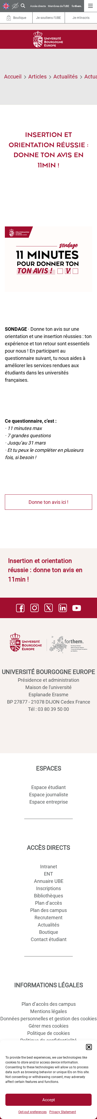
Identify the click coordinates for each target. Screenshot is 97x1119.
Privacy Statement (62, 1112)
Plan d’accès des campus (49, 1004)
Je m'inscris (80, 18)
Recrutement (48, 917)
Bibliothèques (48, 895)
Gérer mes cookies (48, 1026)
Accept (48, 1099)
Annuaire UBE (48, 881)
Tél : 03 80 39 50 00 (48, 709)
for (77, 6)
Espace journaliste (48, 794)
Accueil (13, 76)
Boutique (48, 932)
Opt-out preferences (32, 1112)
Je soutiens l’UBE (48, 18)
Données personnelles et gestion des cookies (48, 1018)
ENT (48, 874)
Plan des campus (48, 910)
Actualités (65, 76)
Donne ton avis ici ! (48, 502)
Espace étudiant (48, 787)
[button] (89, 1047)
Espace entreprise (48, 802)
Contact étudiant (49, 939)
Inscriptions (48, 888)
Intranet (48, 866)
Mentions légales (48, 1011)
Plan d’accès (48, 903)
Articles (37, 76)
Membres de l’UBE (58, 6)
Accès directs (38, 6)
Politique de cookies (48, 1033)
